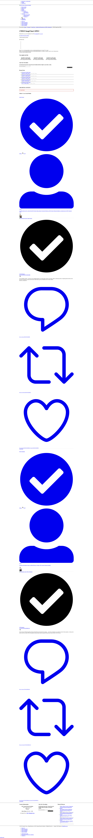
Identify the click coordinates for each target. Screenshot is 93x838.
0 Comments (36, 33)
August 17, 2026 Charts (38, 58)
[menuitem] (47, 1)
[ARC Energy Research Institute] (25, 5)
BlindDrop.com (65, 826)
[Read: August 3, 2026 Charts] (25, 79)
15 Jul (24, 628)
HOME (22, 2)
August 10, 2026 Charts (51, 58)
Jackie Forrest (29, 218)
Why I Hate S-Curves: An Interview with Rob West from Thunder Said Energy (66, 810)
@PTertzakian (21, 627)
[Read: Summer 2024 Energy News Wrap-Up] (67, 814)
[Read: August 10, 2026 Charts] (25, 77)
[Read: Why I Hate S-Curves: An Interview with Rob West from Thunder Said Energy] (67, 808)
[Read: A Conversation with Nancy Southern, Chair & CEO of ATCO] (67, 820)
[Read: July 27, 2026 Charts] (25, 82)
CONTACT (23, 3)
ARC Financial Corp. (31, 813)
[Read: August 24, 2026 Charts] (25, 72)
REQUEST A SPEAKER (25, 1)
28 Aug (24, 274)
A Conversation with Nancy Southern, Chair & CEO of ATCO (66, 821)
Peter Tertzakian (29, 571)
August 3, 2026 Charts (25, 80)
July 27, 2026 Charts (25, 83)
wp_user (41, 33)
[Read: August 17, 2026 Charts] (25, 74)
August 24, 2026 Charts (25, 58)
